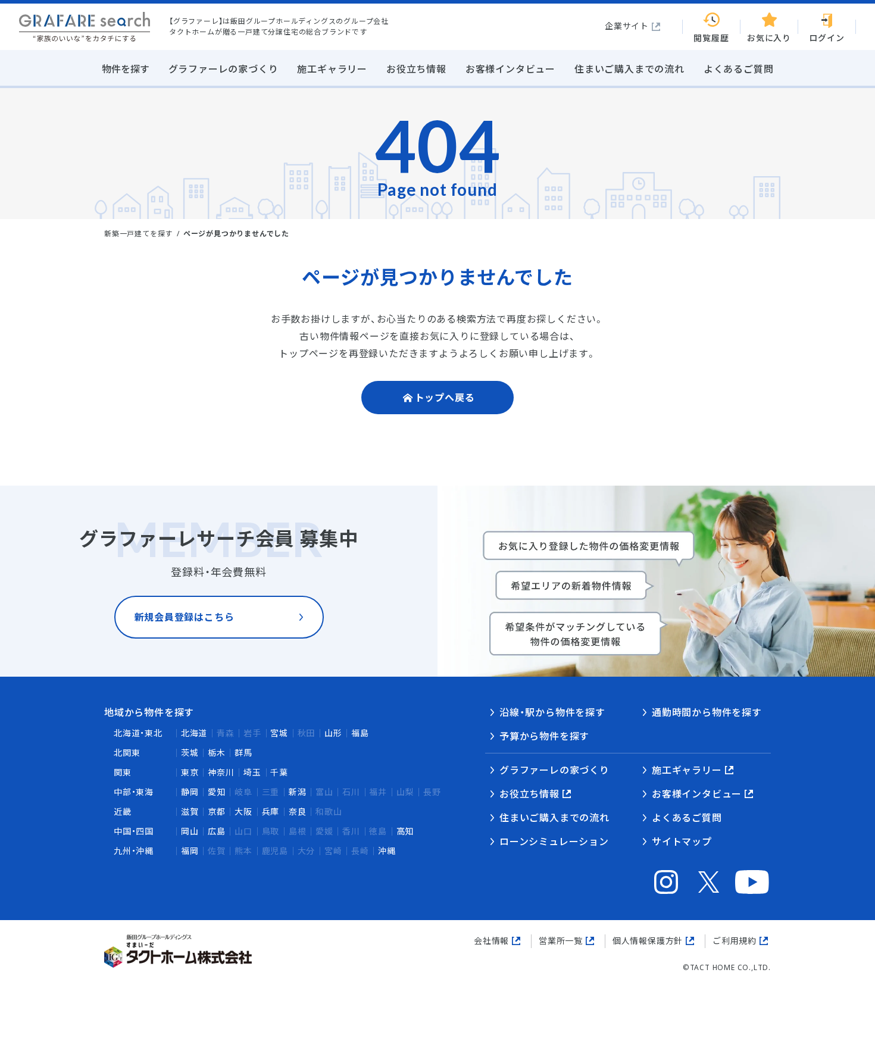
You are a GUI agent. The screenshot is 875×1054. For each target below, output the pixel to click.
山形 (333, 733)
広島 (217, 831)
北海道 (194, 733)
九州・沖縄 (134, 850)
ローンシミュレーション (554, 841)
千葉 (279, 772)
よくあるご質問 (687, 817)
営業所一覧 (561, 940)
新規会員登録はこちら (185, 617)
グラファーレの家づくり (554, 770)
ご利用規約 (734, 940)
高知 (405, 831)
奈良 (298, 811)
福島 (360, 733)
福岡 (190, 850)
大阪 (243, 811)
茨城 (190, 752)
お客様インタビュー (697, 793)
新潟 (298, 791)
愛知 (217, 791)
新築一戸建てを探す (138, 234)
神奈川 (221, 772)
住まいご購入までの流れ (554, 817)
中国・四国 (134, 831)
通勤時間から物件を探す (707, 712)
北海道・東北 (138, 733)
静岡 (190, 791)
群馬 (243, 752)
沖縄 (387, 850)
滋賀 (190, 811)
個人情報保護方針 (647, 940)
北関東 (127, 752)
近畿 (123, 811)
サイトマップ (682, 841)
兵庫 (271, 811)
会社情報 (491, 940)
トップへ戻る (445, 397)
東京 (190, 772)
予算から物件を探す (544, 736)
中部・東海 (134, 791)
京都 (217, 811)
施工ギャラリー (687, 770)
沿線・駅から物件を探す (552, 712)
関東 (123, 772)
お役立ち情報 (529, 793)
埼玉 (252, 772)
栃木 (217, 752)
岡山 (190, 831)
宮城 (279, 733)
